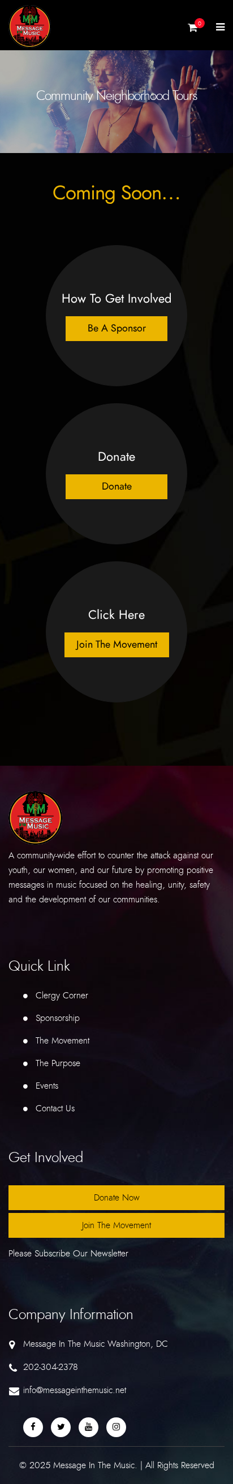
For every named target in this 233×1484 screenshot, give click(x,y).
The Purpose (58, 1063)
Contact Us (55, 1108)
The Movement (62, 1040)
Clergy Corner (62, 995)
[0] (192, 30)
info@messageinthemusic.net (74, 1390)
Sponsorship (58, 1018)
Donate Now (117, 1197)
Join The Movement (116, 1225)
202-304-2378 (50, 1367)
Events (47, 1085)
